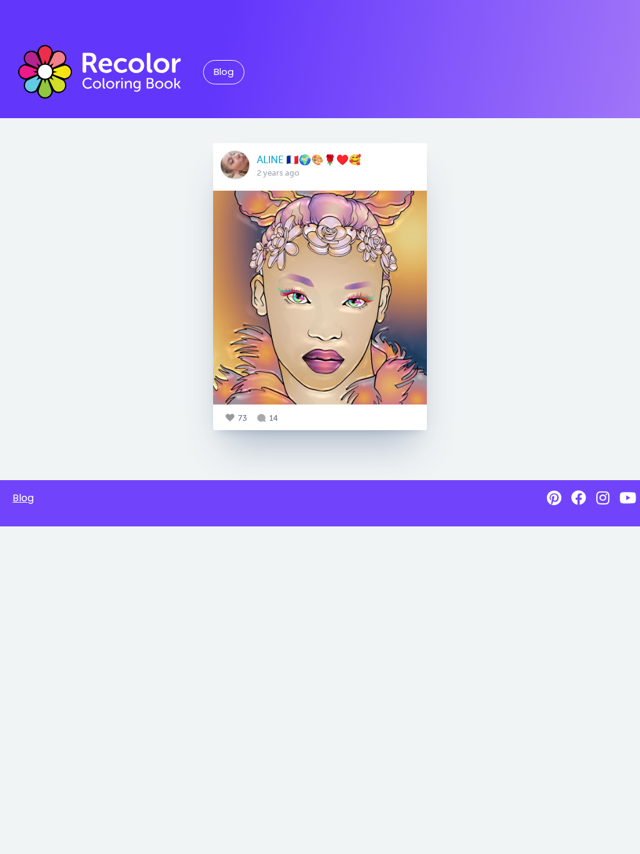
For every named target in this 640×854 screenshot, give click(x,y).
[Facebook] (578, 498)
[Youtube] (627, 498)
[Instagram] (602, 498)
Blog (224, 72)
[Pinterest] (554, 498)
